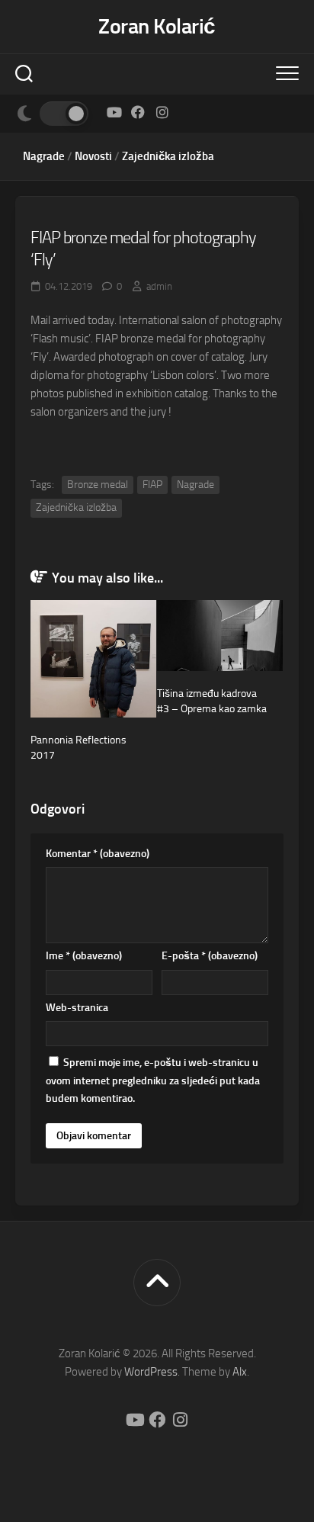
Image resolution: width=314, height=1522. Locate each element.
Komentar (97, 853)
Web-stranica (77, 1007)
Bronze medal (97, 484)
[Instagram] (162, 112)
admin (159, 286)
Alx (239, 1372)
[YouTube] (113, 112)
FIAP (152, 484)
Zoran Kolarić (157, 26)
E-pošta (210, 955)
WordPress (151, 1372)
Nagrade (44, 156)
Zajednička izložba (168, 156)
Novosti (93, 156)
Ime (84, 955)
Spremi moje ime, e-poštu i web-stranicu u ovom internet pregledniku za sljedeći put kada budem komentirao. (153, 1080)
